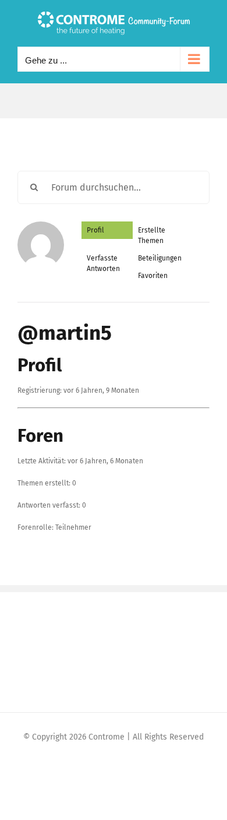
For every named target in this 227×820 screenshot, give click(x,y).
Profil (95, 230)
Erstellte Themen (151, 235)
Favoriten (153, 276)
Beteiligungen (160, 258)
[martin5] (40, 227)
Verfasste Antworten (103, 263)
